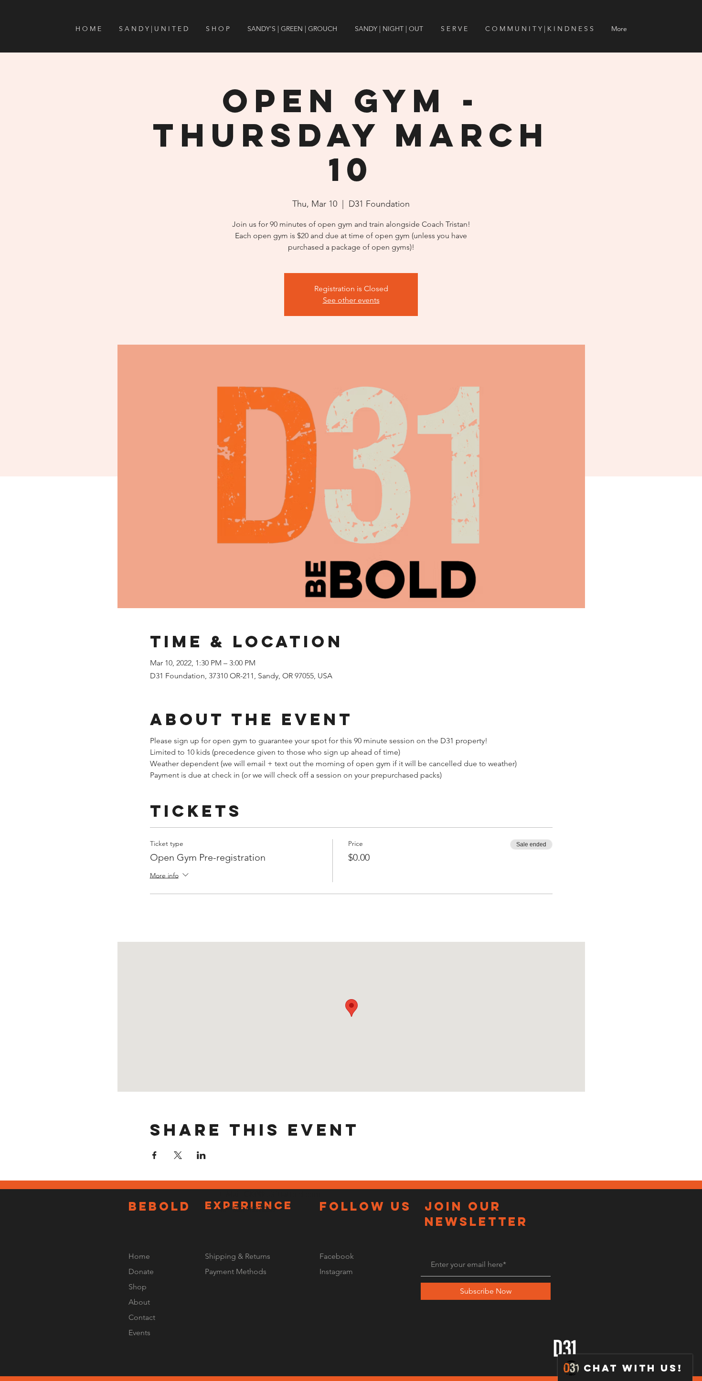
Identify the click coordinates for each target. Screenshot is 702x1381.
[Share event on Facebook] (154, 1155)
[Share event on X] (177, 1155)
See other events (351, 300)
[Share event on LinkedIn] (201, 1155)
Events (139, 1332)
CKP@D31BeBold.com (282, 1194)
